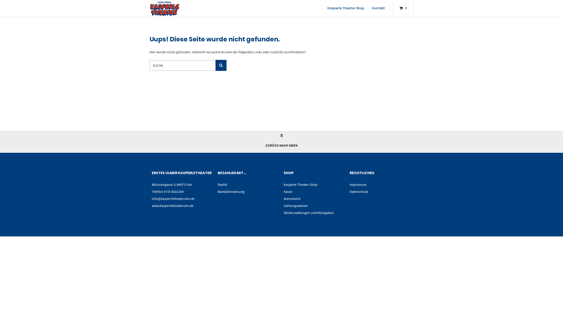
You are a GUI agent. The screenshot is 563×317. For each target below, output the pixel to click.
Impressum (358, 184)
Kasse (288, 191)
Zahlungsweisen (296, 205)
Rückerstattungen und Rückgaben (309, 212)
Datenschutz (359, 191)
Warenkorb (292, 198)
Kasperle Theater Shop (345, 8)
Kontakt (378, 8)
